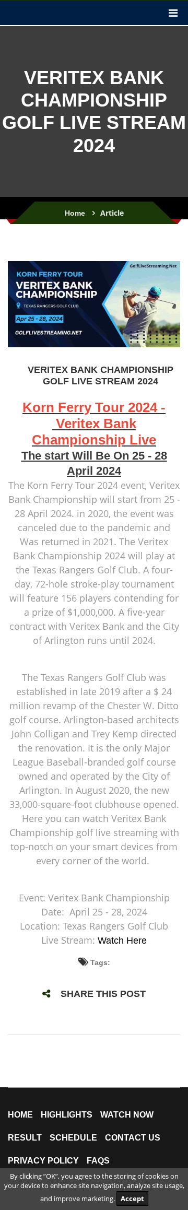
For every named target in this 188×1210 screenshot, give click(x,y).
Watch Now (127, 1115)
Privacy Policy (43, 1161)
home (20, 1115)
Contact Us (132, 1138)
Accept (132, 1198)
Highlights (66, 1115)
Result (25, 1138)
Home (75, 213)
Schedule (73, 1138)
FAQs (98, 1161)
